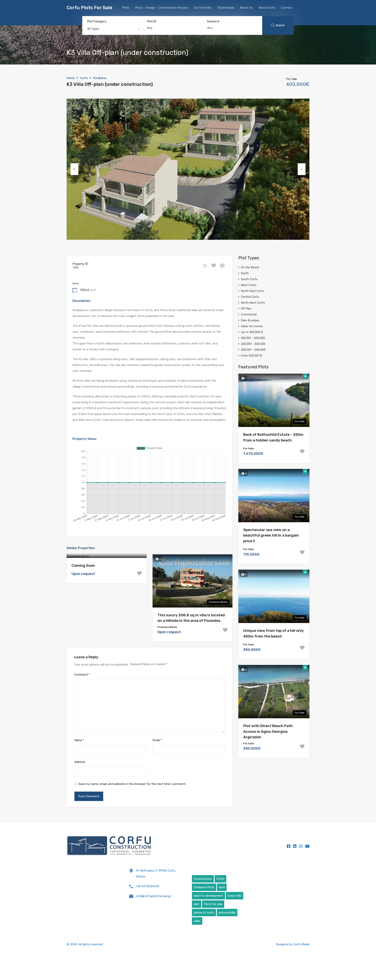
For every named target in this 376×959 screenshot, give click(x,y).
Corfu (84, 78)
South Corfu (249, 279)
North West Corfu (253, 302)
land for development (208, 895)
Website (79, 762)
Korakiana (99, 78)
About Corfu (266, 7)
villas (197, 921)
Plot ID (151, 21)
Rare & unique (250, 320)
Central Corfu (250, 297)
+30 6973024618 (147, 886)
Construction (203, 879)
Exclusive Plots (204, 887)
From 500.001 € (251, 355)
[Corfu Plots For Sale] (109, 846)
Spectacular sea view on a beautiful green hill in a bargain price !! (271, 535)
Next (302, 169)
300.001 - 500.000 (253, 349)
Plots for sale (213, 904)
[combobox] (112, 30)
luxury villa (234, 895)
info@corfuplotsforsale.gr (153, 896)
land (222, 887)
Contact (286, 7)
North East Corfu (252, 291)
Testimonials (225, 7)
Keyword (213, 21)
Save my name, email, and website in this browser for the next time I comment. (132, 784)
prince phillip (227, 912)
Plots (125, 7)
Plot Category (97, 21)
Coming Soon (83, 565)
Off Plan (246, 308)
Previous (74, 169)
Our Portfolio (202, 7)
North (245, 273)
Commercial (249, 314)
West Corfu (248, 285)
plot (196, 904)
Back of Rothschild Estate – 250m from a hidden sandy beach (273, 437)
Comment (82, 674)
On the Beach (250, 267)
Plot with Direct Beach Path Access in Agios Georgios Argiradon (268, 731)
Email (157, 740)
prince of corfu (204, 912)
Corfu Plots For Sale (89, 7)
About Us (246, 7)
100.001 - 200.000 (253, 338)
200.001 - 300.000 (253, 344)
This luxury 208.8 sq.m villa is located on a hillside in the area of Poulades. (191, 618)
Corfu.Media (301, 944)
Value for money (252, 326)
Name (79, 740)
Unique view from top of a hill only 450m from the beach (273, 633)
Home (71, 78)
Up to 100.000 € (252, 332)
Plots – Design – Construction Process (161, 7)
